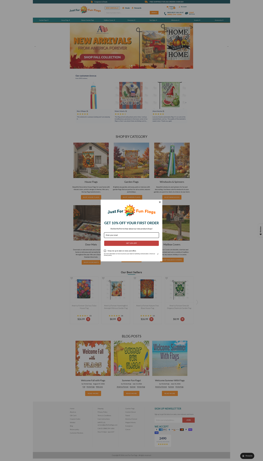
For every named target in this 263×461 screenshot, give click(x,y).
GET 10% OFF (131, 243)
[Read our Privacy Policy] (158, 254)
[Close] (159, 202)
